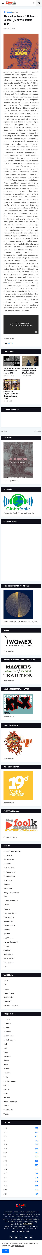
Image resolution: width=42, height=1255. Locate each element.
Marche (6, 1060)
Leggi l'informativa (17, 1246)
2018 (21, 1161)
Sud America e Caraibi (11, 1005)
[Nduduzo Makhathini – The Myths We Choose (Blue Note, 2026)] (30, 361)
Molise (6, 1065)
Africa (15, 12)
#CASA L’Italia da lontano (13, 851)
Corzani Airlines (9, 876)
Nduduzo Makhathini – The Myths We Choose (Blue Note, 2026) (29, 370)
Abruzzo (7, 1019)
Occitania (7, 1069)
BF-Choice (7, 864)
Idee (5, 897)
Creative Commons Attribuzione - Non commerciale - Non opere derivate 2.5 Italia (21, 1229)
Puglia (6, 1077)
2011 (21, 1132)
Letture (6, 905)
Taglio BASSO (8, 954)
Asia (5, 985)
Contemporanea (9, 872)
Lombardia (7, 1056)
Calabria (7, 1027)
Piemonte (7, 1073)
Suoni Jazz (7, 950)
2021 (21, 1173)
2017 (21, 1157)
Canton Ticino (9, 1036)
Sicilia (6, 1093)
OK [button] (6, 1251)
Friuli (5, 1044)
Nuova (4, 431)
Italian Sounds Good (11, 901)
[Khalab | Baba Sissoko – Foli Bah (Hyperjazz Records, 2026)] (12, 361)
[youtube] (31, 1237)
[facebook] (11, 1237)
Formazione (8, 888)
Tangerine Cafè (9, 958)
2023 (21, 1181)
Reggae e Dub (8, 938)
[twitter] (26, 1237)
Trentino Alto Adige (10, 1102)
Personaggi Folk (9, 925)
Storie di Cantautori (11, 942)
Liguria (6, 1052)
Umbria (6, 1106)
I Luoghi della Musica (11, 893)
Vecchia (37, 431)
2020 (21, 1169)
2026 (21, 1194)
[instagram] (21, 1237)
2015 (21, 1149)
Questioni (7, 934)
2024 (21, 1186)
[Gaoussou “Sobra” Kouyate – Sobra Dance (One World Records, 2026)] (12, 384)
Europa (6, 989)
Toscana (7, 1097)
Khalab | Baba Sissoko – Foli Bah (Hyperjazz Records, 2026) (12, 370)
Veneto (6, 1114)
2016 (21, 1153)
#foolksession (9, 860)
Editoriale (7, 884)
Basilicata (7, 1023)
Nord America (8, 997)
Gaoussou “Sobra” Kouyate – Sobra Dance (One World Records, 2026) (11, 395)
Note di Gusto (8, 921)
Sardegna (7, 1089)
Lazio (5, 1048)
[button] (2, 3)
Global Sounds (9, 993)
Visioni (6, 967)
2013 (21, 1140)
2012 (21, 1136)
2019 (21, 1165)
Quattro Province (10, 1081)
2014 (21, 1144)
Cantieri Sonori (9, 868)
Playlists (7, 930)
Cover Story (8, 880)
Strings (6, 946)
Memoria (7, 909)
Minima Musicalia (10, 913)
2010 (21, 1128)
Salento (6, 1085)
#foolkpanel (8, 855)
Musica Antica (9, 917)
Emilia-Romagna (9, 1040)
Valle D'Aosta (8, 1110)
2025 (21, 1190)
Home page (8, 12)
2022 (21, 1177)
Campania (7, 1032)
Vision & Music (9, 962)
